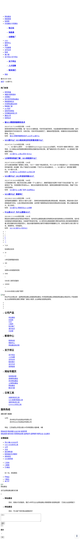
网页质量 (8, 92)
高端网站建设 (13, 378)
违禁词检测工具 (14, 402)
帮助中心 (12, 343)
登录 (15, 79)
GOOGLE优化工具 (15, 404)
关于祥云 (8, 57)
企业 (6, 449)
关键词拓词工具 (14, 397)
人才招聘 (12, 357)
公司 (6, 447)
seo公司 (29, 136)
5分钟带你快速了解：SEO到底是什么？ (21, 158)
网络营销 (8, 19)
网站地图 (10, 431)
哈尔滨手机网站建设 (12, 99)
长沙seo (29, 154)
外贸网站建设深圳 (11, 104)
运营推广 (8, 97)
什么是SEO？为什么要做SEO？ (18, 212)
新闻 (6, 52)
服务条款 (10, 434)
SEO (11, 228)
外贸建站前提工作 (11, 113)
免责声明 (24, 431)
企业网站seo (31, 190)
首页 (2, 81)
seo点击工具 (31, 172)
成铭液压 (8, 456)
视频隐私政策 (18, 434)
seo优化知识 (22, 172)
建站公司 (8, 115)
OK (2, 537)
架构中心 (8, 43)
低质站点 (8, 118)
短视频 (7, 21)
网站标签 (4, 431)
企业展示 (47, 434)
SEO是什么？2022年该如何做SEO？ (20, 176)
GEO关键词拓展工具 (16, 400)
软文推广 (12, 326)
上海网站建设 (13, 383)
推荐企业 (40, 434)
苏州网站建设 (13, 381)
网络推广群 (8, 106)
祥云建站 (12, 317)
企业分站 (17, 431)
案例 (6, 45)
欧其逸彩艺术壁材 (11, 454)
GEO (6, 40)
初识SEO (24, 228)
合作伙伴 (8, 50)
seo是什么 (36, 136)
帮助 (6, 74)
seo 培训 (7, 108)
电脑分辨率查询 (10, 94)
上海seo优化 (22, 154)
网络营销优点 (9, 101)
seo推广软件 (22, 190)
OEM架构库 (9, 459)
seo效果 (29, 208)
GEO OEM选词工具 (11, 445)
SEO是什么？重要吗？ (14, 194)
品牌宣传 (27, 434)
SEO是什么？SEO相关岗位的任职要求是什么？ (24, 140)
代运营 (11, 331)
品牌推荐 (33, 434)
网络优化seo (22, 208)
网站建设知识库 (14, 345)
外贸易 (11, 320)
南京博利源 (8, 452)
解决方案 (12, 388)
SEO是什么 (13, 154)
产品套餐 (8, 47)
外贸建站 (8, 23)
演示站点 (12, 328)
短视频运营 (12, 376)
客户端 (7, 54)
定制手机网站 (9, 111)
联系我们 (12, 362)
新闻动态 (12, 340)
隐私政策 (4, 434)
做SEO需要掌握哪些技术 (15, 122)
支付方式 (12, 364)
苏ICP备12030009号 (11, 442)
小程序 (11, 324)
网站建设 (8, 16)
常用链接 (12, 366)
